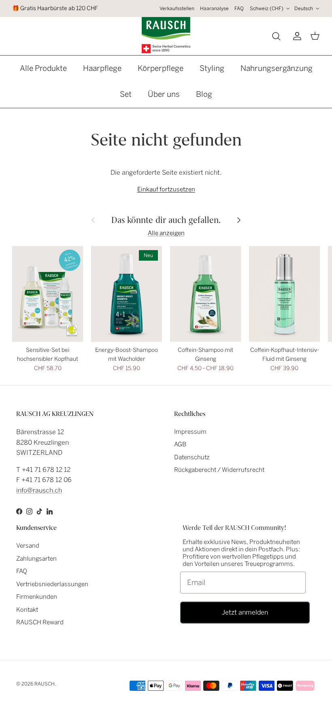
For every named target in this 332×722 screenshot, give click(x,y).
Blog (204, 94)
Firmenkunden (36, 596)
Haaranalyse (214, 8)
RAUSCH (44, 684)
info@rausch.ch (39, 490)
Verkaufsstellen (177, 8)
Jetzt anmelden (245, 612)
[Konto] (295, 36)
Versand (27, 545)
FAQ (239, 8)
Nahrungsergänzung (276, 68)
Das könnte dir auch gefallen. (166, 219)
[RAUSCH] (166, 35)
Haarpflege (102, 68)
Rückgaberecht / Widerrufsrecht (219, 469)
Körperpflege (160, 68)
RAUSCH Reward (40, 622)
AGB (180, 444)
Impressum (190, 431)
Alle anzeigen (166, 233)
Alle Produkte (43, 68)
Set (126, 94)
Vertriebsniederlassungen (52, 584)
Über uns (164, 94)
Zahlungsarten (36, 558)
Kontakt (27, 609)
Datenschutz (192, 457)
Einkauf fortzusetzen (166, 189)
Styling (212, 68)
